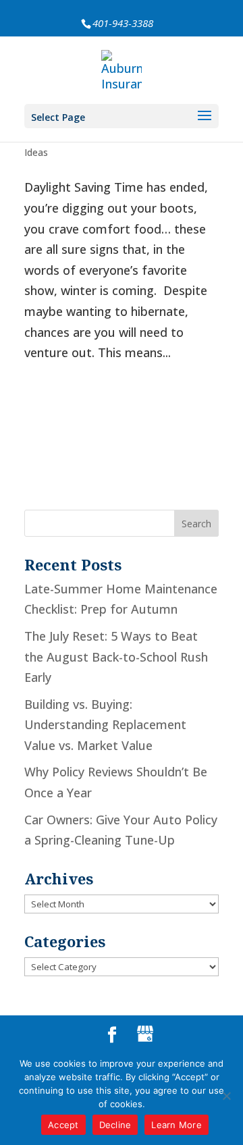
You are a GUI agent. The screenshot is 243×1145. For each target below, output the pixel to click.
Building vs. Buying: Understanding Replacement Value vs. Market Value (105, 724)
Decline (115, 1124)
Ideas (36, 152)
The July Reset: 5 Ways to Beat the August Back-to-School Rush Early (116, 656)
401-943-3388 (122, 23)
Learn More (176, 1124)
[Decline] (226, 1095)
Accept (63, 1124)
